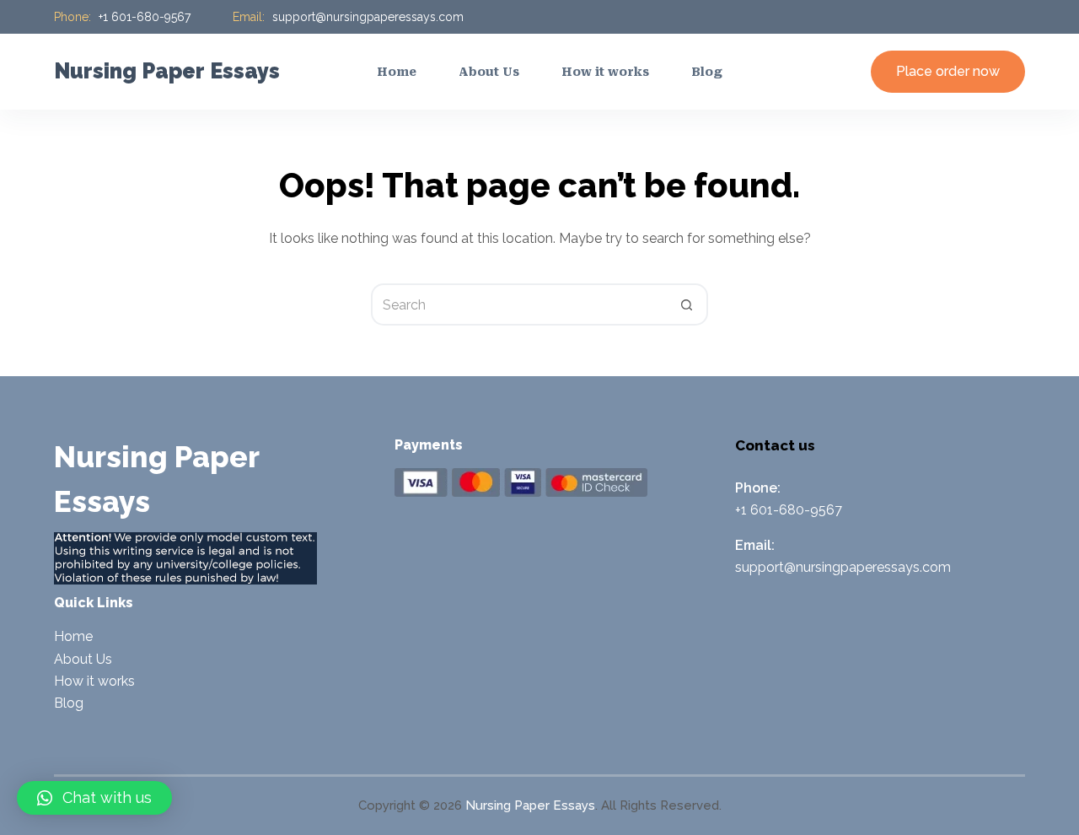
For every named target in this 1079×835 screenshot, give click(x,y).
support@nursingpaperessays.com (368, 17)
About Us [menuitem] (489, 71)
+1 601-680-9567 (145, 17)
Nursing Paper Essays (167, 71)
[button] (94, 798)
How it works (94, 681)
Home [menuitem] (396, 71)
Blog (68, 703)
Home (73, 636)
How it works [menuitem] (605, 71)
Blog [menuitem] (706, 71)
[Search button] (687, 304)
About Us (83, 659)
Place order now (948, 71)
